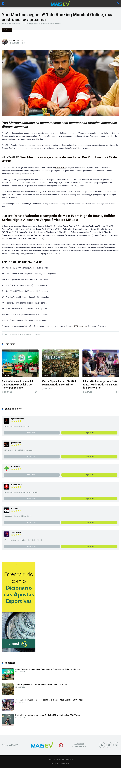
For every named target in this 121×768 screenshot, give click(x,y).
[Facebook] (102, 745)
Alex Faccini (18, 40)
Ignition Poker (17, 419)
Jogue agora (89, 433)
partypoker (16, 443)
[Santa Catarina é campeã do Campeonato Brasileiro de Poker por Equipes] (20, 363)
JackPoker (16, 532)
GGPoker (15, 508)
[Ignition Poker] (6, 423)
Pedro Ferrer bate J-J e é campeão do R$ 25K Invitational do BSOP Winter (48, 715)
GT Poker (15, 467)
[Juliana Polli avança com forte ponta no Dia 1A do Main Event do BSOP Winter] (100, 363)
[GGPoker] (6, 513)
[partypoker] (6, 447)
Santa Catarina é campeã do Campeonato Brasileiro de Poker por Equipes (18, 384)
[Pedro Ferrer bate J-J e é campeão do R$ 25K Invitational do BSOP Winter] (8, 725)
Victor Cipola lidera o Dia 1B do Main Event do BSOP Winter (59, 383)
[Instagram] (116, 745)
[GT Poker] (6, 471)
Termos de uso (65, 763)
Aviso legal (54, 763)
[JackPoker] (6, 537)
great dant (19, 334)
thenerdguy (27, 334)
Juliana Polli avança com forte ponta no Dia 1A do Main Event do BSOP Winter (100, 384)
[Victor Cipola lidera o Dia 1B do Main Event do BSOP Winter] (60, 363)
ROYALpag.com (80, 326)
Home (4, 23)
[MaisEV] (60, 3)
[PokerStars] (6, 489)
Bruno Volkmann (9, 334)
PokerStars (16, 485)
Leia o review (31, 433)
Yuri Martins (35, 334)
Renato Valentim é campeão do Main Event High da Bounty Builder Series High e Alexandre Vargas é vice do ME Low (58, 218)
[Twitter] (109, 745)
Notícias (7, 30)
